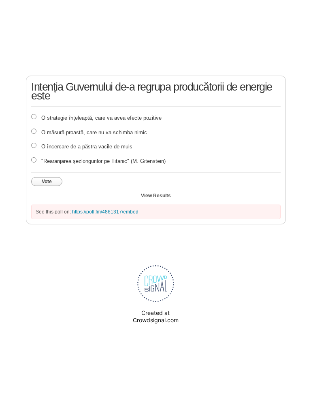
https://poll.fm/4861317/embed (105, 212)
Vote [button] (47, 181)
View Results (156, 196)
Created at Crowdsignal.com (156, 316)
